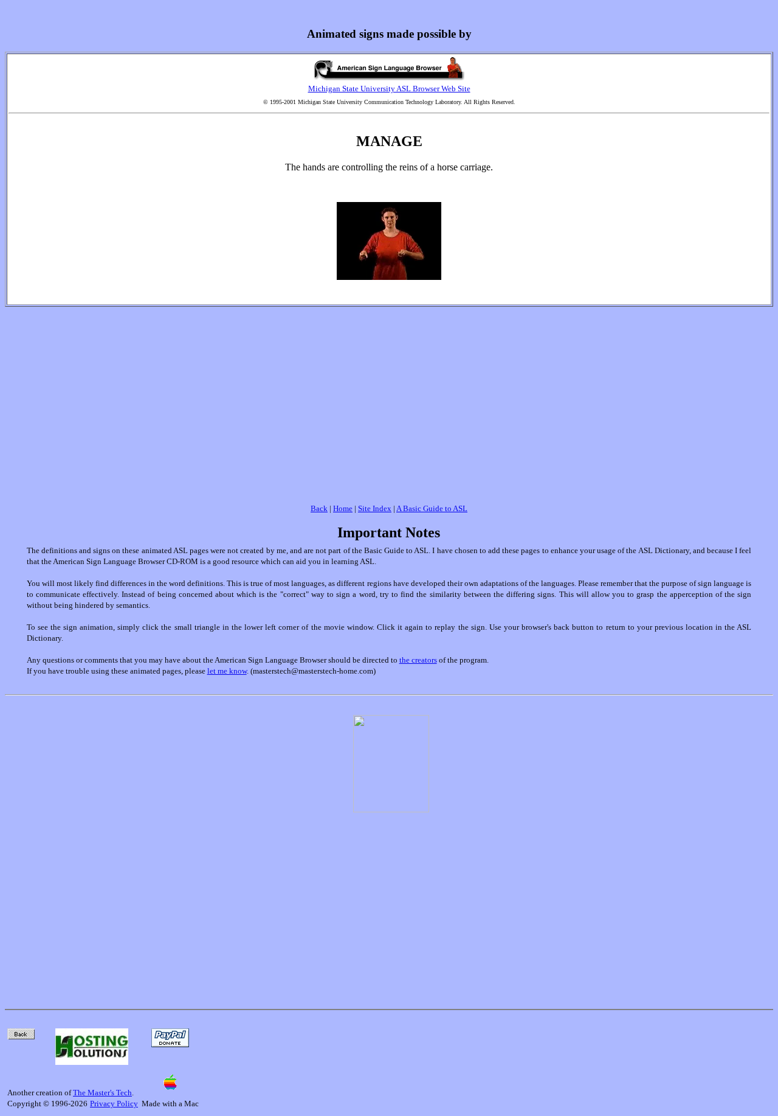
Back (319, 508)
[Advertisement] (389, 398)
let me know (227, 670)
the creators (418, 659)
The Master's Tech (102, 1092)
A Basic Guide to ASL (431, 508)
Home (343, 508)
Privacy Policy (114, 1103)
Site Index (374, 508)
